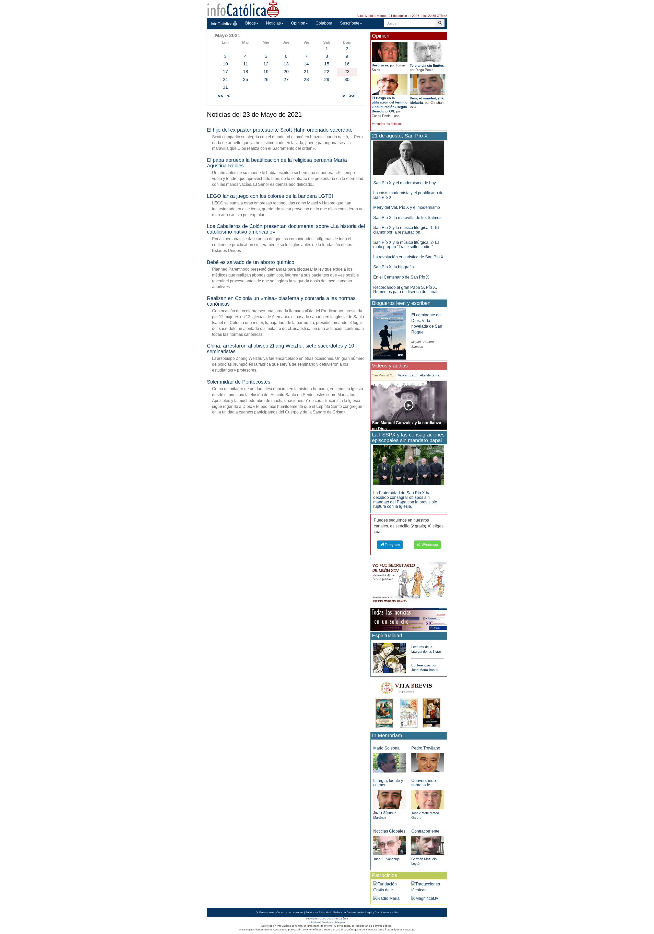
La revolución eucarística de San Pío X (408, 257)
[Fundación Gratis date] (389, 887)
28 (306, 79)
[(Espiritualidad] (389, 657)
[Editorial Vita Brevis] (408, 704)
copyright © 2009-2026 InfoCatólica (327, 918)
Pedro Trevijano (425, 748)
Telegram (392, 545)
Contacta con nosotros (289, 912)
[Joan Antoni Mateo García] (427, 799)
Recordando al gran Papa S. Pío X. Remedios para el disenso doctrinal (405, 289)
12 (265, 63)
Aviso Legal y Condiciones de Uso (378, 912)
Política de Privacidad (318, 912)
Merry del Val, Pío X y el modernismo (406, 207)
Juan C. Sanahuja (386, 859)
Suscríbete (349, 23)
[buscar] (440, 23)
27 (286, 79)
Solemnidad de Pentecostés (238, 382)
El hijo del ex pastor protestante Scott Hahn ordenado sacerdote (280, 130)
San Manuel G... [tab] (383, 375)
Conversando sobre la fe (423, 782)
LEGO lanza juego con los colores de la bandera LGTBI (270, 196)
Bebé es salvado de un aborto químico (250, 262)
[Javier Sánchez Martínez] (389, 799)
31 (225, 87)
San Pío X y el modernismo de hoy (404, 183)
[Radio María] (386, 898)
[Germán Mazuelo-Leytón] (427, 845)
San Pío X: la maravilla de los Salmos (407, 217)
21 (306, 71)
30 (346, 79)
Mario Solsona (386, 748)
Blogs (250, 23)
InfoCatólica (221, 24)
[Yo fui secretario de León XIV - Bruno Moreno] (408, 583)
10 (225, 63)
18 (245, 71)
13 (286, 63)
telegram (340, 922)
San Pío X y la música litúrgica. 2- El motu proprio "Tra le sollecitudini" (406, 244)
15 (326, 63)
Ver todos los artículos (387, 124)
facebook (327, 922)
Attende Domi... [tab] (430, 375)
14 (306, 63)
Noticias (273, 23)
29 (326, 79)
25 (245, 79)
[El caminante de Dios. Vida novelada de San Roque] (389, 333)
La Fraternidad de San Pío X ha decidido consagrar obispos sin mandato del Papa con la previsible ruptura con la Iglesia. (405, 500)
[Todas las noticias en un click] (408, 619)
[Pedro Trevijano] (427, 763)
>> (352, 95)
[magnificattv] (424, 898)
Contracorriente (425, 831)
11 (245, 63)
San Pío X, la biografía (393, 267)
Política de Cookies (344, 912)
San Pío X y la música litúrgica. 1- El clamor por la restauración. (406, 229)
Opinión (298, 23)
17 (225, 71)
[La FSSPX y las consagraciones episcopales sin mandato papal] (408, 465)
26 (265, 79)
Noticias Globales (389, 831)
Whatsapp (429, 545)
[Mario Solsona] (389, 763)
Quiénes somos (265, 912)
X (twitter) (314, 922)
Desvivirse (380, 65)
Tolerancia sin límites (427, 65)
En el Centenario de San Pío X (401, 277)
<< (220, 95)
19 (265, 71)
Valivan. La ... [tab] (407, 375)
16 (346, 63)
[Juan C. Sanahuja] (389, 845)
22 (326, 71)
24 (225, 79)
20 (286, 71)
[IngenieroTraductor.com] (427, 887)
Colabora (324, 23)
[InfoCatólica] (243, 8)
